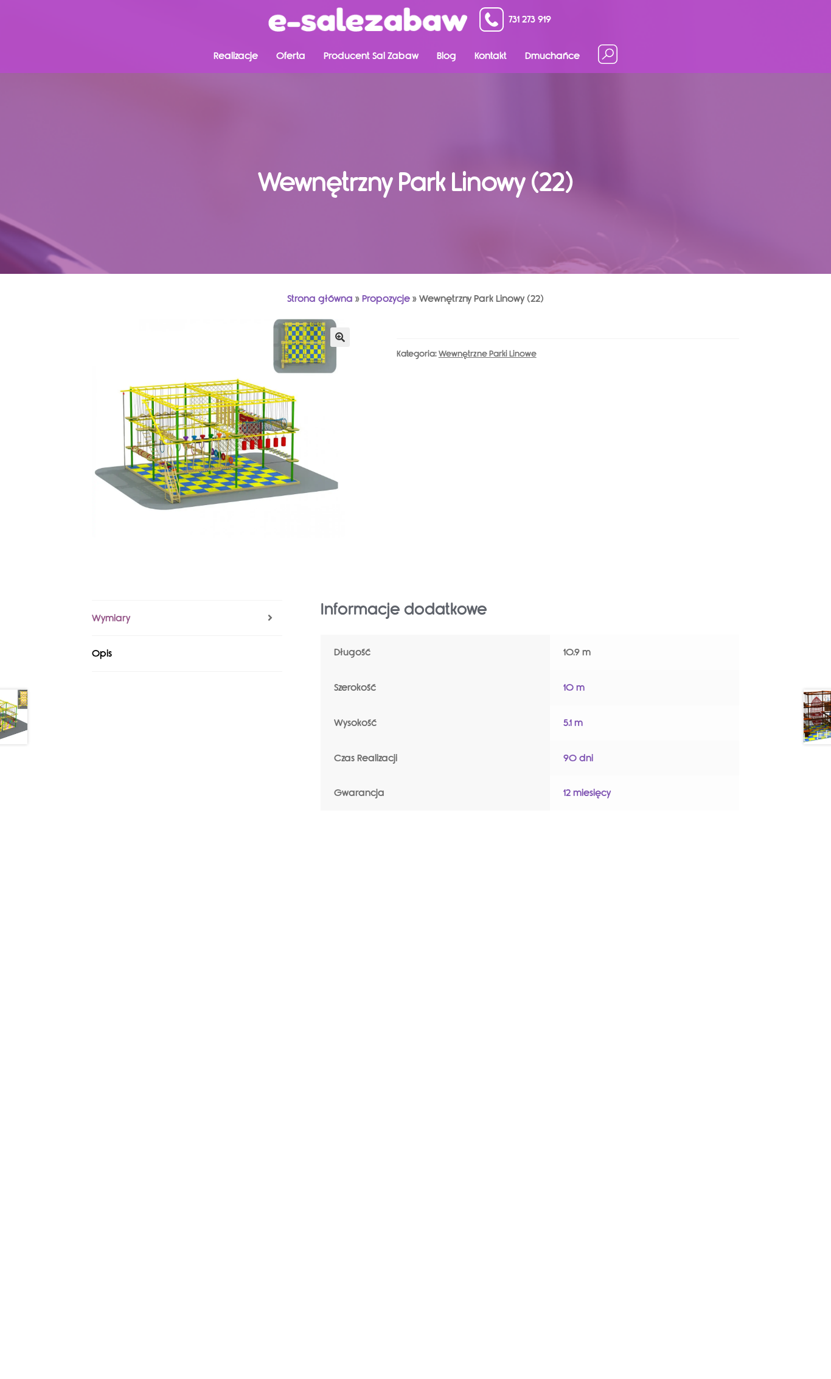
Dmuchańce (552, 55)
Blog (446, 55)
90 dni (578, 758)
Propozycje (386, 298)
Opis (102, 653)
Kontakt (491, 55)
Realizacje (236, 55)
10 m (574, 687)
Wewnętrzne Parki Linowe (488, 354)
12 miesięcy (587, 792)
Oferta (290, 55)
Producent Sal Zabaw (371, 55)
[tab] (187, 619)
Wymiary (111, 618)
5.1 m (573, 722)
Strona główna (320, 298)
